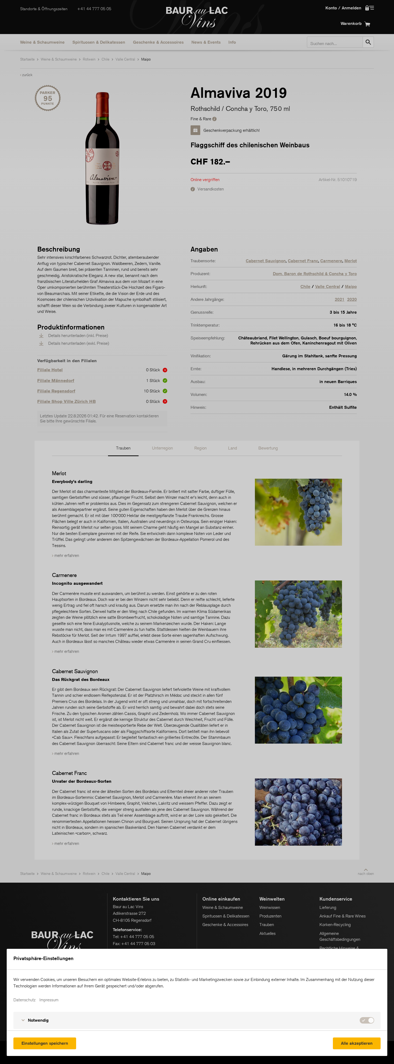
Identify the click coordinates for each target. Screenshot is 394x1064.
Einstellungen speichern (44, 1043)
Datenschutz (24, 1000)
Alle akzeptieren (357, 1043)
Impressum (48, 1000)
